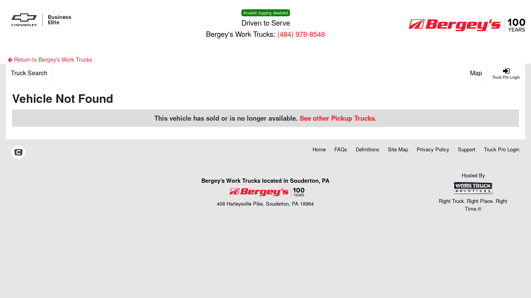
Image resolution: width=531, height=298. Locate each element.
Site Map (398, 149)
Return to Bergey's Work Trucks (52, 59)
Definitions (367, 149)
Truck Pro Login (501, 149)
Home (319, 149)
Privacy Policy (433, 149)
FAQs (340, 149)
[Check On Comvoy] (18, 152)
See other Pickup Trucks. (338, 118)
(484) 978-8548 (301, 34)
